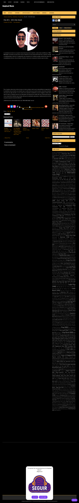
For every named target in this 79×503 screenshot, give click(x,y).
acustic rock (68, 160)
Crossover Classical (55, 220)
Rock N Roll (62, 364)
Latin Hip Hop (65, 299)
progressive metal (69, 343)
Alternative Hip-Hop (59, 171)
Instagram (16, 2)
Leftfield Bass (60, 304)
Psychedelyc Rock (55, 349)
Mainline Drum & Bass (62, 308)
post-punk (73, 338)
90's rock (59, 155)
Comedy (53, 205)
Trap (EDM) (67, 398)
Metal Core (56, 313)
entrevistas (56, 246)
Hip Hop (59, 270)
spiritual (65, 387)
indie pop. (58, 286)
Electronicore (63, 243)
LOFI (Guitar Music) (71, 305)
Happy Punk (54, 267)
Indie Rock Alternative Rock (66, 290)
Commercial (68, 205)
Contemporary (59, 214)
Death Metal (55, 225)
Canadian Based (60, 194)
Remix (58, 358)
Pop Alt (61, 329)
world (63, 405)
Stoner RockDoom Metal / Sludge (66, 389)
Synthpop (72, 393)
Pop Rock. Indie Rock (61, 334)
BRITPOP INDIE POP (70, 193)
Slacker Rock (69, 378)
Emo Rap (68, 244)
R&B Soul (63, 352)
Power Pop (20, 16)
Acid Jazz (56, 157)
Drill (53, 232)
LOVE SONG (70, 307)
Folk (69, 251)
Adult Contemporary (61, 161)
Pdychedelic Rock (58, 325)
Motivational (66, 316)
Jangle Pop (61, 296)
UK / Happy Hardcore (68, 401)
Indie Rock (15, 16)
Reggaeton (70, 355)
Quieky (55, 352)
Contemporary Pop (68, 214)
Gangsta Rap (61, 260)
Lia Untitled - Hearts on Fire (65, 115)
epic (60, 246)
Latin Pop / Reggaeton (57, 302)
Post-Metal (65, 338)
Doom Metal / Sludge (69, 226)
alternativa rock (57, 167)
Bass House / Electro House (58, 187)
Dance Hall (72, 220)
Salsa (60, 369)
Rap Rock (73, 353)
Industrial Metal (62, 293)
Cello (66, 194)
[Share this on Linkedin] (14, 111)
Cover (57, 218)
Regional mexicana (56, 357)
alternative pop (59, 172)
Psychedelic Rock (69, 347)
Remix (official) (65, 358)
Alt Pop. (59, 166)
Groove (67, 266)
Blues (74, 190)
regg (59, 355)
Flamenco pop (63, 251)
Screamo (73, 369)
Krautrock (67, 298)
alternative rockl (59, 176)
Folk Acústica (65, 252)
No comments (17, 22)
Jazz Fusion (71, 296)
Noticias (10, 12)
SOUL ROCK (54, 382)
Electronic (62, 237)
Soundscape (62, 382)
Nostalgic (58, 322)
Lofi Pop (61, 307)
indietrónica (71, 292)
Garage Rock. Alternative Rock (57, 261)
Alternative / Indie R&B (70, 169)
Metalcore (72, 313)
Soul (72, 381)
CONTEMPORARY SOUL (69, 215)
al (56, 164)
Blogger (66, 146)
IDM (58, 279)
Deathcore (62, 224)
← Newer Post (7, 137)
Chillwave (55, 197)
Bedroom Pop (66, 188)
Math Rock (54, 310)
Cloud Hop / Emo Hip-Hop (68, 203)
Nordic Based (61, 321)
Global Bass (56, 264)
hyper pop (72, 278)
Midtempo (57, 315)
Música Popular (72, 316)
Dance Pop (55, 222)
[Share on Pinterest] (12, 111)
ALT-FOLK (73, 166)
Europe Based (66, 246)
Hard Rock (69, 267)
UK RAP (58, 402)
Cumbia (62, 220)
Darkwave (72, 223)
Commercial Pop (56, 206)
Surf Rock (55, 392)
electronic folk (54, 240)
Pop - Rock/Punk (55, 329)
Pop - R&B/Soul (71, 327)
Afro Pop (72, 161)
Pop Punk (62, 330)
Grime (63, 266)
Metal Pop (61, 313)
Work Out (59, 405)
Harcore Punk (61, 267)
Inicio (5, 2)
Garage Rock (69, 260)
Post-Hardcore (56, 338)
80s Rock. (72, 153)
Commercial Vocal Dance (67, 208)
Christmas (66, 197)
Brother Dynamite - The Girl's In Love (7, 130)
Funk (59, 258)
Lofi (65, 305)
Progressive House (59, 343)
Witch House (73, 404)
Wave (68, 404)
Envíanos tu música (51, 501)
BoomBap (56, 191)
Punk (68, 349)
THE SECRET (62, 66)
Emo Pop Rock (62, 244)
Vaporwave (54, 404)
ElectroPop (69, 243)
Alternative (65, 167)
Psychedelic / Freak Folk (57, 347)
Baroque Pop (62, 185)
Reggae (63, 355)
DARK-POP (67, 223)
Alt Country (61, 164)
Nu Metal (60, 324)
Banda (58, 185)
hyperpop (54, 279)
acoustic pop (66, 158)
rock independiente (60, 363)
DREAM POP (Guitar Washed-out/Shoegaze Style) (65, 231)
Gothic (64, 264)
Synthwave (62, 395)
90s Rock (73, 155)
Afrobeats (60, 163)
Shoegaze (56, 370)
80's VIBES (70, 152)
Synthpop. (57, 395)
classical (71, 200)
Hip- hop (60, 272)
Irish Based (73, 295)
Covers (72, 218)
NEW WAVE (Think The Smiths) (68, 319)
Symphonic (64, 392)
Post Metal (72, 335)
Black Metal (57, 190)
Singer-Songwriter (60, 372)
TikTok (28, 2)
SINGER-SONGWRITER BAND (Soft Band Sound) (62, 376)
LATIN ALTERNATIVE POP (56, 299)
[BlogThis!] (6, 114)
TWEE (61, 401)
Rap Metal (56, 353)
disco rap (62, 226)
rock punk (63, 366)
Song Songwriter (66, 381)
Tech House (54, 396)
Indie (69, 279)
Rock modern (56, 364)
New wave (58, 319)
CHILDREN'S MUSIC (56, 196)
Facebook (22, 2)
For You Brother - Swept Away (66, 123)
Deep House (69, 224)
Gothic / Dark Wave (71, 264)
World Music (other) (56, 408)
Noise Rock (54, 321)
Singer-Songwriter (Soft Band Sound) (66, 373)
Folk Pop (71, 252)
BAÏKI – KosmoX (63, 86)
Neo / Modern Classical (58, 318)
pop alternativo (67, 329)
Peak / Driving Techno (67, 325)
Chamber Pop (71, 194)
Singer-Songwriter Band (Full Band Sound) (62, 375)
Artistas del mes (27, 12)
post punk (54, 337)
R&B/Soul (69, 352)
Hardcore (54, 269)
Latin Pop (69, 301)
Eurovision (72, 246)
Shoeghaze (62, 370)
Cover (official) (65, 218)
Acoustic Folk (57, 158)
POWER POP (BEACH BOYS (68, 340)
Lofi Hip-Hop (56, 307)
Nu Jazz (69, 322)
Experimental (55, 247)
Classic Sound (60, 200)
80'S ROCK (65, 152)
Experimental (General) (56, 249)
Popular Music (63, 335)
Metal (55, 311)
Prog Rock (54, 341)
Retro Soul (60, 359)
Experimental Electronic (68, 249)
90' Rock (54, 155)
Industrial (54, 293)
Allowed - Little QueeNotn (65, 38)
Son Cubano (59, 381)
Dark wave (61, 223)
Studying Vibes (66, 390)
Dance (66, 220)
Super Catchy (73, 390)
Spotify (9, 2)
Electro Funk (55, 235)
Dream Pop (62, 228)
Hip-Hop (66, 272)
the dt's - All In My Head (13, 20)
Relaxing (54, 358)
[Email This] (5, 114)
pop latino (56, 330)
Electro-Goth (54, 237)
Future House (72, 258)
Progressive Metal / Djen (57, 344)
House (57, 278)
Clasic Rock (64, 199)
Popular (55, 27)
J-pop (55, 296)
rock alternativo (67, 361)
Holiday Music (63, 276)
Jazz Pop (53, 298)
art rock (71, 179)
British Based (56, 193)
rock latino (73, 363)
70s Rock (59, 152)
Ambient (65, 176)
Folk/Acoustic (63, 255)
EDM (59, 234)
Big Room (73, 188)
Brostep (53, 194)
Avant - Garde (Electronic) (63, 182)
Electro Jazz (61, 235)
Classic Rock (72, 199)
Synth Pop (66, 393)
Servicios (44, 12)
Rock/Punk (55, 367)
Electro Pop (69, 235)
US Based (64, 402)
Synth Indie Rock (58, 393)
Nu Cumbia (64, 322)
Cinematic (71, 197)
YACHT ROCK (56, 410)
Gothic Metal (56, 266)
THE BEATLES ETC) (67, 396)
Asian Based (62, 181)
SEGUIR (74, 500)
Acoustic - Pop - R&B (71, 157)
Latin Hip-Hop (72, 299)
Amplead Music (8, 5)
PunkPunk (73, 350)
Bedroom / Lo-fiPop (58, 188)
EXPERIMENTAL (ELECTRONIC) (67, 247)
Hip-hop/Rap (65, 273)
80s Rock (64, 153)
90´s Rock (65, 155)
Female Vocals (55, 251)
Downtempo (54, 228)
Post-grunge (70, 337)
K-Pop (62, 298)
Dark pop (56, 223)
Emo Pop (56, 244)
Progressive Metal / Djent (69, 344)
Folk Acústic (59, 252)
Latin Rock (67, 302)
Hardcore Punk (61, 269)
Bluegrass (69, 190)
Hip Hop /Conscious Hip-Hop (67, 270)
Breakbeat (73, 191)
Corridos (53, 217)
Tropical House (55, 401)
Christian (61, 197)
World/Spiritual (71, 408)
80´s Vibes (58, 153)
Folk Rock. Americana (70, 254)
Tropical (72, 399)
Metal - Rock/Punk (63, 311)
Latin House (63, 301)
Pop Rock (65, 332)
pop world (70, 334)
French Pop (54, 258)
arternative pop (55, 181)
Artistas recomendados (39, 2)
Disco (57, 226)
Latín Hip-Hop (56, 301)
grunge (71, 266)
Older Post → (48, 137)
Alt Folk (69, 164)
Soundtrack (69, 382)
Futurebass (56, 260)
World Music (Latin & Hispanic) (66, 407)
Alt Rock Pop (66, 166)
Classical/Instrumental (57, 202)
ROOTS (56, 369)
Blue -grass (63, 190)
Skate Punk (61, 378)
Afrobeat (54, 163)
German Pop (67, 261)
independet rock (64, 279)
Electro (64, 234)
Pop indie (73, 329)
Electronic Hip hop (72, 240)
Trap (62, 398)
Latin (72, 298)
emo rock (73, 244)
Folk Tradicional (55, 255)
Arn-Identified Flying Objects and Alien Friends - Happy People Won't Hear (17, 131)
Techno (60, 396)
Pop (62, 327)
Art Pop (64, 179)
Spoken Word (71, 387)
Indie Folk (62, 282)
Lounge (65, 307)
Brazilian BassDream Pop (64, 191)
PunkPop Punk (67, 350)
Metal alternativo (72, 311)
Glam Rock (73, 263)
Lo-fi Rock (59, 305)
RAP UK (55, 355)
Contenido (17, 12)
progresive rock (62, 341)
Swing (60, 392)
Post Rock (62, 337)
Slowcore (65, 379)
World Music (69, 405)
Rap (74, 352)
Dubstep (69, 232)
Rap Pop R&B (68, 353)
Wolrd (54, 405)
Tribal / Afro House (60, 399)
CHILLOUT (69, 196)
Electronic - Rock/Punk (69, 238)
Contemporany (55, 212)
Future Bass (64, 258)
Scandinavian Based (66, 369)
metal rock (66, 313)
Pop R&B (70, 330)
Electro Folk (71, 234)
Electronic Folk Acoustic (63, 240)
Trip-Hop (67, 399)
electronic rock (66, 241)
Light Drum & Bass (68, 304)
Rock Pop (70, 364)
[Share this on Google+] (11, 111)
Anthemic (64, 178)
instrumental (70, 293)
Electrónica (56, 243)
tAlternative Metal (70, 395)
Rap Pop (62, 353)
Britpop (62, 193)
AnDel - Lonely (35, 128)
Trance (57, 398)
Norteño (66, 321)
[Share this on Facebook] (7, 111)
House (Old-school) (64, 278)
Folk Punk (54, 254)
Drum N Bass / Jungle (60, 232)
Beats (66, 187)
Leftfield (55, 304)
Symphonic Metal (71, 392)
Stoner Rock (55, 389)
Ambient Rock (71, 176)
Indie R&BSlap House (65, 288)
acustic (57, 160)
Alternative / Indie (59, 169)
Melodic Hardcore (63, 310)
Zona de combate (36, 12)
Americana (55, 178)
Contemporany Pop (64, 212)
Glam (58, 263)
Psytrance (63, 349)
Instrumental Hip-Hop (56, 295)
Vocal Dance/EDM (61, 404)
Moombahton (59, 316)
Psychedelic (70, 346)
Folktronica (71, 257)
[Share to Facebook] (9, 114)
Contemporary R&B (56, 215)
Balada (53, 185)
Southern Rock (71, 384)
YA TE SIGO (43, 497)
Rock (58, 361)
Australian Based (70, 181)
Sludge (70, 379)
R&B (59, 352)
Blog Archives (67, 27)
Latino (74, 302)
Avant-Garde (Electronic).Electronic (67, 184)
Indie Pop (10, 16)
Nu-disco (66, 324)
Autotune (54, 182)
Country (59, 217)
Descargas (51, 12)
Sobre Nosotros (50, 2)
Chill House (63, 196)
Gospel (60, 264)
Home (5, 16)
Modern (62, 315)
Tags (61, 27)
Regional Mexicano (69, 356)
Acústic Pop (62, 160)
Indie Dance (67, 281)
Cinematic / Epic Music (56, 199)
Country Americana (67, 217)
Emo (74, 243)
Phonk (74, 325)
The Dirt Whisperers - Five (65, 76)
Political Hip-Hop (57, 327)
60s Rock (54, 152)
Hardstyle (69, 269)
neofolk (70, 318)
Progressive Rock (71, 341)
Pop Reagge (58, 332)
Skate (56, 378)
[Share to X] (8, 114)
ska (74, 376)
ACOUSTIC (62, 157)
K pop (58, 298)
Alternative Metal (70, 171)
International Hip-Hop (66, 295)
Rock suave (71, 366)
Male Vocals (70, 308)
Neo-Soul (65, 318)
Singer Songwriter (70, 370)
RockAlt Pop (69, 367)
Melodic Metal (72, 310)
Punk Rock (60, 350)
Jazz (66, 296)
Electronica (73, 241)
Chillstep (73, 196)
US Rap (70, 402)
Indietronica (63, 292)
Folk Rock (60, 254)
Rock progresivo (55, 366)
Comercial (60, 205)
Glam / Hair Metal (65, 263)
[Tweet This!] (9, 111)
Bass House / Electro (70, 185)
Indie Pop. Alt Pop (65, 286)
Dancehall (73, 222)
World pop (65, 408)
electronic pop (57, 241)
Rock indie (68, 363)
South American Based (63, 384)
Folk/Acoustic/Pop (63, 257)
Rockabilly (63, 367)
